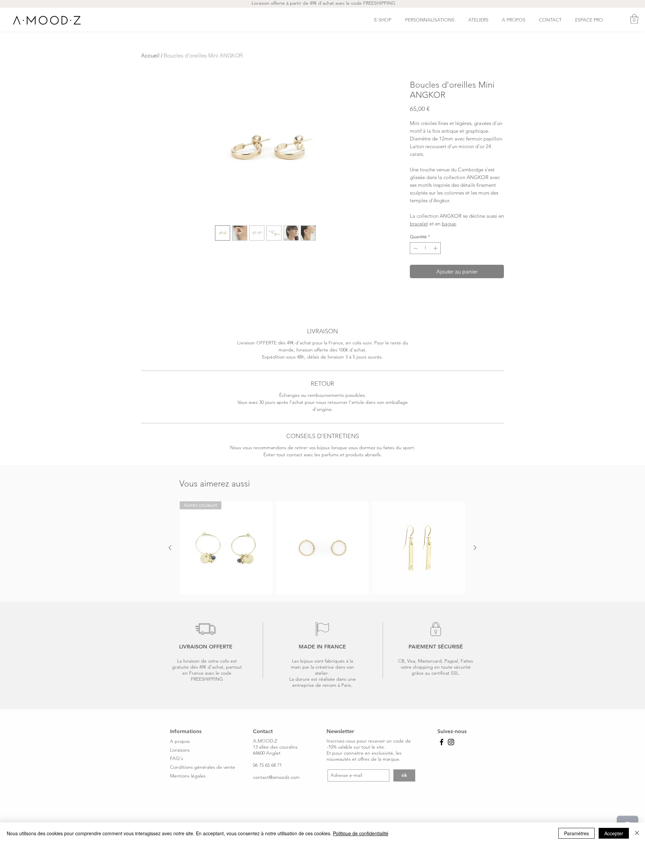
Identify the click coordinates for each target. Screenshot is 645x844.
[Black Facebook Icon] (441, 742)
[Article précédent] (170, 548)
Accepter (613, 833)
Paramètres (576, 833)
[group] (322, 548)
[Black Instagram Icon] (451, 742)
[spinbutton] (425, 248)
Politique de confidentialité (360, 833)
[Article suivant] (475, 548)
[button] (634, 19)
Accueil (150, 55)
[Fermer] (637, 833)
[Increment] (436, 248)
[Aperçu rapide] (322, 547)
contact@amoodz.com (276, 777)
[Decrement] (415, 248)
